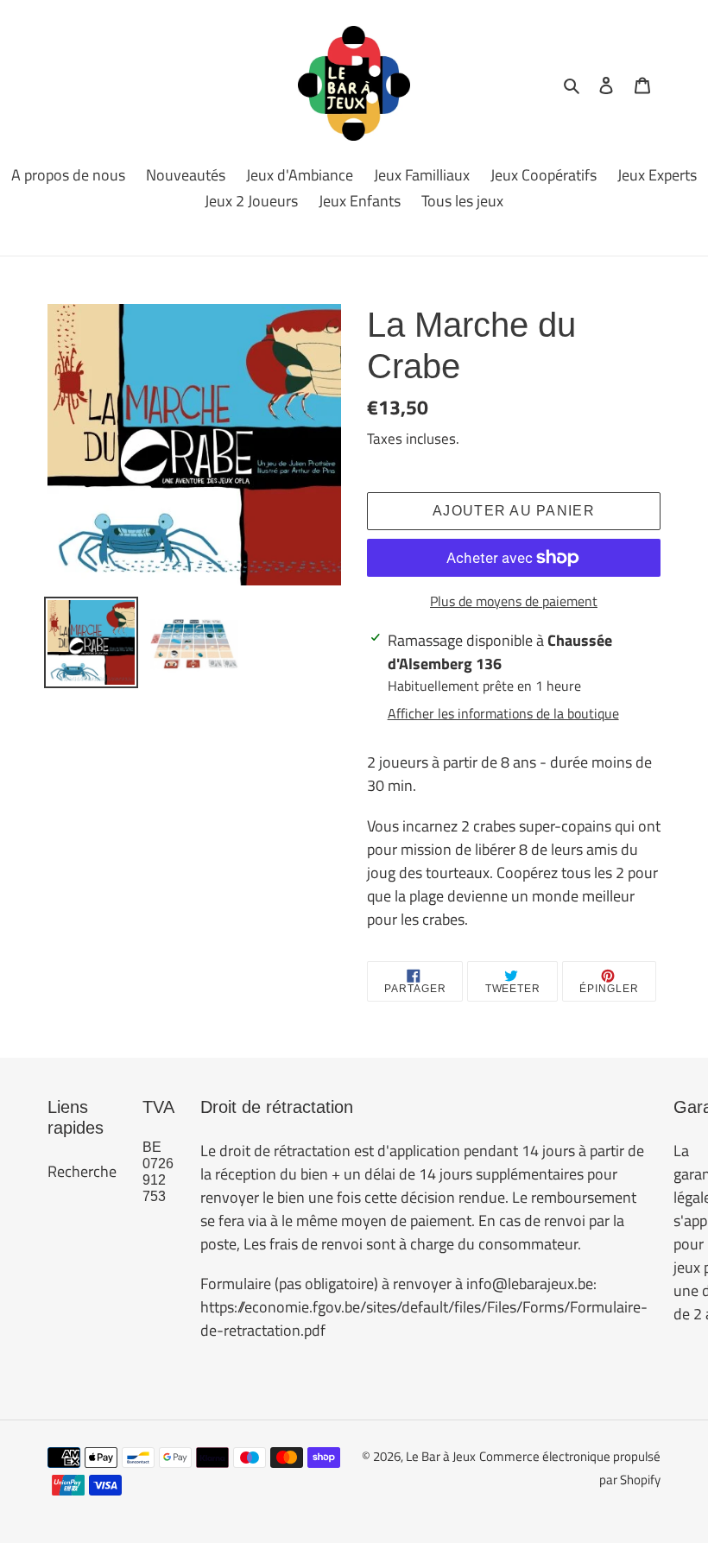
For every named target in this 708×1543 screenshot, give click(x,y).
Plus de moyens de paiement (513, 601)
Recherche (82, 1171)
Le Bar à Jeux (441, 1456)
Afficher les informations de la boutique (503, 713)
